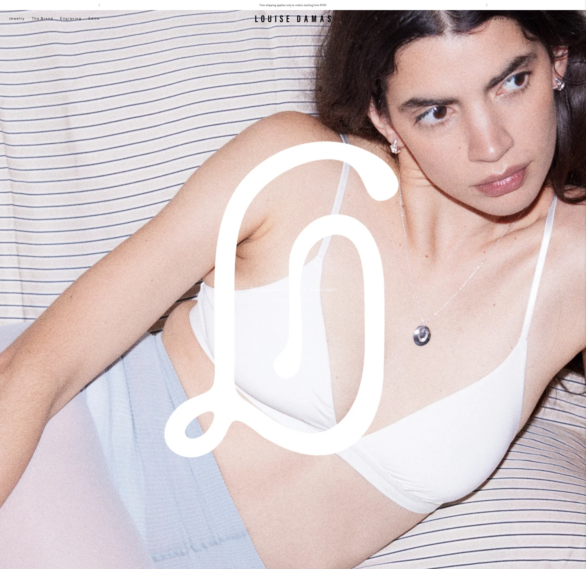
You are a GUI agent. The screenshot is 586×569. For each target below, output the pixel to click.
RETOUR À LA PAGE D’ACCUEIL (293, 300)
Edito (94, 19)
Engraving (70, 19)
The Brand (42, 19)
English (496, 19)
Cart (572, 19)
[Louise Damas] (293, 18)
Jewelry (17, 19)
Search (553, 19)
